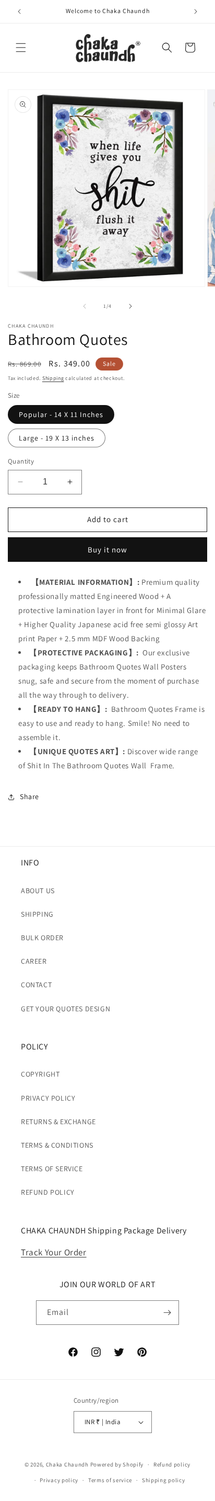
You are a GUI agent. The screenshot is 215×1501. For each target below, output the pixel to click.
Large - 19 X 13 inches (56, 438)
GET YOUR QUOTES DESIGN (65, 1008)
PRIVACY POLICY (48, 1098)
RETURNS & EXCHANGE (58, 1121)
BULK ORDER (42, 937)
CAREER (34, 961)
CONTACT (36, 984)
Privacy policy (59, 1480)
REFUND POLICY (48, 1192)
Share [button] (29, 796)
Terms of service (110, 1480)
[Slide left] (84, 306)
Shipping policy (163, 1480)
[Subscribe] (167, 1312)
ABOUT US (38, 890)
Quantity (21, 461)
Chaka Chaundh (67, 1464)
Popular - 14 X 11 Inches (61, 414)
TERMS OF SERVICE (52, 1168)
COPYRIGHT (40, 1074)
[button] (20, 47)
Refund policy (171, 1464)
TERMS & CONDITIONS (57, 1145)
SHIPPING (37, 914)
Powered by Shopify (117, 1464)
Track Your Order (54, 1252)
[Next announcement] (195, 11)
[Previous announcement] (19, 11)
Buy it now (107, 550)
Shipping (53, 378)
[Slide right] (130, 306)
